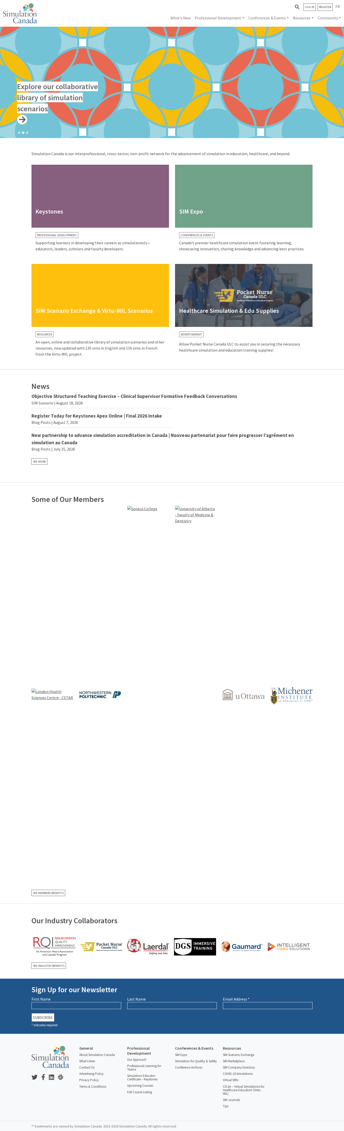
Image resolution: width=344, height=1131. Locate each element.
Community (328, 17)
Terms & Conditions (92, 1086)
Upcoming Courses (140, 1085)
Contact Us (86, 1067)
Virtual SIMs (230, 1080)
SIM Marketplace (234, 1061)
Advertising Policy (91, 1074)
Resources (302, 17)
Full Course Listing (139, 1092)
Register (325, 7)
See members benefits (48, 893)
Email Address (236, 999)
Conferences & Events (267, 17)
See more (39, 461)
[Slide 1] (19, 132)
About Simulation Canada (97, 1055)
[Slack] (62, 1077)
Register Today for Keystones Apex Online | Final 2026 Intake (96, 416)
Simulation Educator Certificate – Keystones (142, 1077)
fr (337, 6)
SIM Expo (181, 1055)
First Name (41, 999)
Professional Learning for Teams (144, 1068)
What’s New (180, 17)
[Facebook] (45, 1077)
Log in (309, 7)
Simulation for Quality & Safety (196, 1061)
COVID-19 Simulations (238, 1074)
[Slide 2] (23, 132)
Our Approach (136, 1059)
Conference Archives (188, 1067)
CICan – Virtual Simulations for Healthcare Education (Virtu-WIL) (243, 1090)
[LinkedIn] (53, 1077)
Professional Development (218, 17)
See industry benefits (48, 966)
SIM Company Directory (239, 1067)
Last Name (136, 999)
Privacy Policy (89, 1080)
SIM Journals (231, 1100)
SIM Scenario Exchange (238, 1055)
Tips (225, 1106)
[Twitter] (36, 1077)
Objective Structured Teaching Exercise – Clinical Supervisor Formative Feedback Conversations (134, 396)
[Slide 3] (27, 132)
